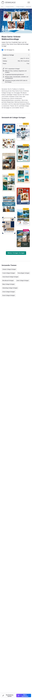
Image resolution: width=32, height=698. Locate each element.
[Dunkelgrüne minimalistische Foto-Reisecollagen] (23, 238)
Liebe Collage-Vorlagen (22, 280)
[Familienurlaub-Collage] (23, 174)
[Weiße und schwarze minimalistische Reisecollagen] (23, 132)
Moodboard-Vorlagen (8, 280)
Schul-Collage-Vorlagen (8, 291)
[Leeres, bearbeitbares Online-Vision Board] (8, 225)
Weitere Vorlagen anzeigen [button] (16, 253)
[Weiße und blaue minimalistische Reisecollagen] (8, 204)
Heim (2, 6)
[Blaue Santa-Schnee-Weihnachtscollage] (8, 129)
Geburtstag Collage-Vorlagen (9, 288)
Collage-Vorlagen (20, 6)
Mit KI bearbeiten (25, 695)
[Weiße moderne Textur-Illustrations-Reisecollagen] (23, 217)
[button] (8, 695)
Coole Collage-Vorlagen (8, 273)
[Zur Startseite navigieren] (9, 2)
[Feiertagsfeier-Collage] (23, 153)
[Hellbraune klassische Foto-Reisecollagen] (8, 161)
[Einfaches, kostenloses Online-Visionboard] (8, 144)
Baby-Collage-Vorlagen (8, 284)
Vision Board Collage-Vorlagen (10, 276)
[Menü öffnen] (28, 2)
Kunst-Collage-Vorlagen (8, 295)
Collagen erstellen (10, 6)
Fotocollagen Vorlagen (23, 273)
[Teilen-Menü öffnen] (28, 50)
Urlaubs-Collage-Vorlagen (9, 269)
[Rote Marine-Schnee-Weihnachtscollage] (23, 196)
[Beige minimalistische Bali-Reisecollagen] (8, 182)
